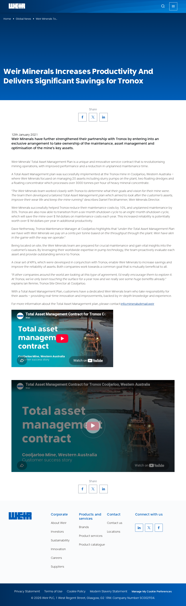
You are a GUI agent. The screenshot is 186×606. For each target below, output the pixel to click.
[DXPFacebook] (82, 117)
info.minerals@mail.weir (137, 304)
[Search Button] (163, 6)
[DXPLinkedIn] (104, 117)
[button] (163, 6)
